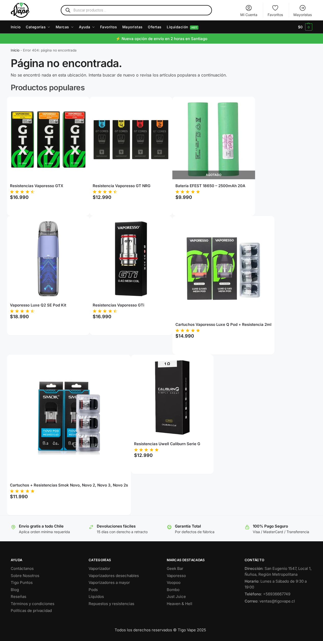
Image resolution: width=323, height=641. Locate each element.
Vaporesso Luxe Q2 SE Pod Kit (38, 305)
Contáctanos (22, 568)
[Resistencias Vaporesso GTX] (48, 139)
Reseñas (18, 596)
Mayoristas (302, 14)
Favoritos (275, 14)
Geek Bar (175, 568)
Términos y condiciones (32, 603)
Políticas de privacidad (31, 610)
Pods (93, 589)
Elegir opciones (48, 209)
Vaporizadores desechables (114, 575)
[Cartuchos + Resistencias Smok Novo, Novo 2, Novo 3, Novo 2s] (69, 418)
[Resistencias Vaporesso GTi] (131, 259)
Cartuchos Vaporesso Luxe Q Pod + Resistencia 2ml (223, 324)
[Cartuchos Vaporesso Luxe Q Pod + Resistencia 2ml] (223, 268)
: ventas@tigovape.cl (270, 601)
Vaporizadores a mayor (109, 582)
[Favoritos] (78, 104)
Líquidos (96, 596)
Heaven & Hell (179, 603)
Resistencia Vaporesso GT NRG (121, 185)
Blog (15, 589)
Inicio (15, 50)
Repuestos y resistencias (111, 603)
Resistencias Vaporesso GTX (36, 185)
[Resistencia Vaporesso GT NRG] (131, 139)
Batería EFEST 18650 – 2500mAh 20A (210, 185)
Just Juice (176, 596)
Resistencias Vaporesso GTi (118, 305)
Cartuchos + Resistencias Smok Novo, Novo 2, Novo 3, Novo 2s (69, 485)
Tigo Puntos (22, 582)
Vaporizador (99, 568)
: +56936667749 (267, 594)
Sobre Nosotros (25, 575)
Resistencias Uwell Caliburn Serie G (167, 443)
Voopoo (174, 582)
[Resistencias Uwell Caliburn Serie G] (172, 397)
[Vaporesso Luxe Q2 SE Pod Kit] (48, 259)
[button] (305, 27)
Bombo (173, 589)
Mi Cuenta (248, 14)
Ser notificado (213, 209)
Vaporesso (176, 575)
